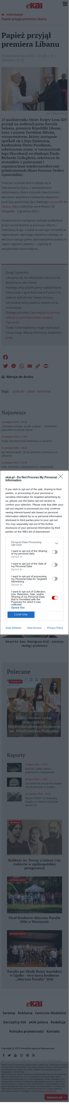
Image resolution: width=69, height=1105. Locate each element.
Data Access (34, 627)
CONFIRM (21, 614)
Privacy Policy (55, 627)
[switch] (55, 552)
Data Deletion (13, 627)
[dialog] (34, 552)
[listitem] (34, 543)
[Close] (61, 477)
